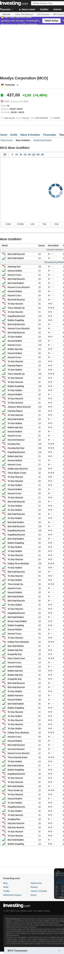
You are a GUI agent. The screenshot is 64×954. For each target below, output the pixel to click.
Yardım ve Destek (39, 891)
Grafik (13, 134)
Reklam (34, 887)
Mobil (5, 887)
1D (33, 154)
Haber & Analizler (30, 134)
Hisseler (7, 14)
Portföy (6, 891)
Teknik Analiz (7, 140)
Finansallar (49, 134)
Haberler (57, 9)
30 (21, 154)
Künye (34, 895)
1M (42, 154)
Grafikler (44, 9)
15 (16, 154)
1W (37, 154)
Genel (3, 134)
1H (25, 154)
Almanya (25, 118)
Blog (5, 883)
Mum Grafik (5, 155)
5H (29, 154)
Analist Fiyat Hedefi (42, 140)
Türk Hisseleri (43, 14)
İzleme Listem (28, 9)
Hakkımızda (36, 883)
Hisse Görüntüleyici (24, 14)
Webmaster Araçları (12, 895)
